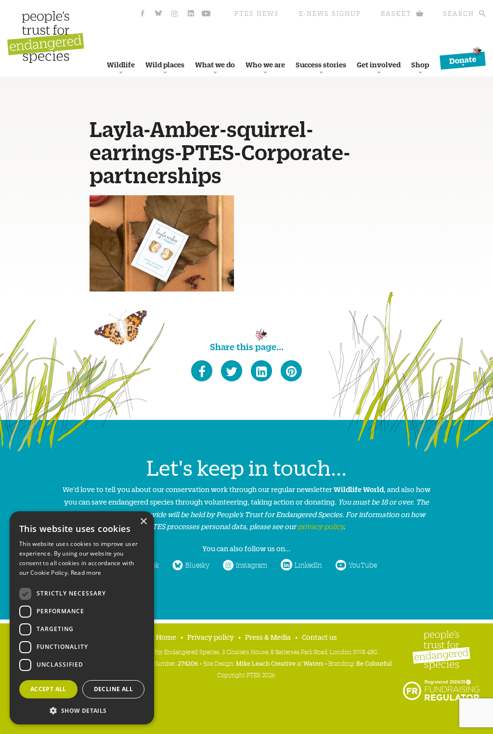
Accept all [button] (48, 689)
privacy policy (320, 526)
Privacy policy (210, 636)
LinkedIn (308, 564)
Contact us (319, 636)
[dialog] (82, 617)
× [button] (143, 521)
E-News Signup (330, 13)
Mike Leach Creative (266, 663)
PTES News (256, 13)
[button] (81, 710)
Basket (396, 13)
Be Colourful (374, 663)
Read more (86, 573)
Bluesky (197, 564)
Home (166, 636)
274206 (188, 663)
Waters (313, 663)
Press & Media (268, 636)
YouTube (363, 564)
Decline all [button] (113, 689)
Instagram (251, 564)
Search (458, 13)
